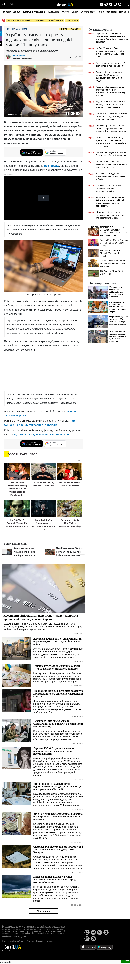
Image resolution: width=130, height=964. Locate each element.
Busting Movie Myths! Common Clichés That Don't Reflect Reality (114, 243)
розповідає (51, 165)
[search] (127, 4)
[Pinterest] (119, 4)
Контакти (49, 941)
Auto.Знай (53, 12)
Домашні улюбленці (34, 12)
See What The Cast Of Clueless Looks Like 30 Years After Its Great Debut (113, 233)
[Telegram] (101, 4)
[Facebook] (67, 113)
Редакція (40, 941)
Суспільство (87, 12)
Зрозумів (125, 960)
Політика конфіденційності (13, 941)
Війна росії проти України (19, 20)
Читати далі (43, 911)
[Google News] (106, 932)
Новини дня (72, 20)
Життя (65, 12)
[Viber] (106, 4)
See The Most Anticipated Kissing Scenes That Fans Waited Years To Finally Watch (17, 488)
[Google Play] (104, 947)
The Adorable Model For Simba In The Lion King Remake (111, 253)
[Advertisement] (43, 371)
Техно (100, 12)
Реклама (30, 941)
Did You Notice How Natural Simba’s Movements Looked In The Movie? (114, 263)
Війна (75, 12)
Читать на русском (70, 29)
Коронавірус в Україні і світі (49, 20)
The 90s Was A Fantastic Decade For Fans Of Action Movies (17, 523)
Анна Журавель (19, 56)
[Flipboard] (115, 4)
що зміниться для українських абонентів (41, 434)
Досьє (16, 12)
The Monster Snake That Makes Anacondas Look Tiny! (69, 523)
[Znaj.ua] (65, 4)
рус (11, 4)
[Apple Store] (88, 947)
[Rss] (110, 4)
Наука (122, 12)
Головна (6, 12)
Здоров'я (111, 12)
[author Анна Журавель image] (9, 56)
